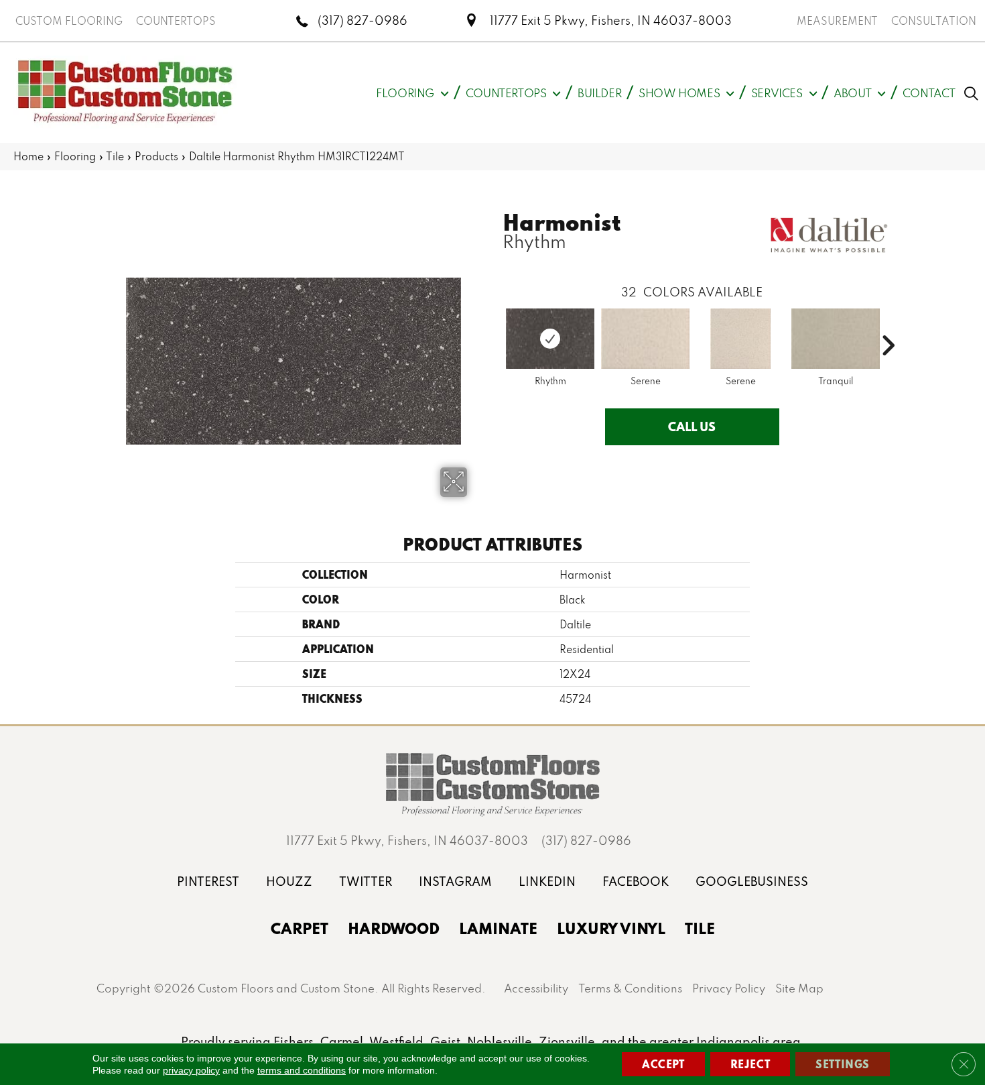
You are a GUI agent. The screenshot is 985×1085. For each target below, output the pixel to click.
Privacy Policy (728, 988)
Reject (750, 1064)
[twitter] (365, 881)
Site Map (799, 988)
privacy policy (191, 1070)
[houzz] (289, 881)
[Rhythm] (550, 338)
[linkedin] (547, 881)
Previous (496, 325)
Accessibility (536, 988)
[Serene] (645, 338)
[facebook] (635, 881)
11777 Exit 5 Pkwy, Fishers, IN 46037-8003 (611, 20)
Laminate (498, 928)
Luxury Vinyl (611, 928)
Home (28, 156)
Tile (115, 156)
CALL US (692, 426)
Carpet (299, 928)
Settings (842, 1064)
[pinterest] (208, 881)
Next (888, 325)
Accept (663, 1064)
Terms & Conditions (630, 988)
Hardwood (394, 928)
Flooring (75, 156)
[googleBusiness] (752, 881)
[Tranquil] (835, 338)
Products (156, 156)
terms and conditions (301, 1070)
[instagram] (455, 881)
